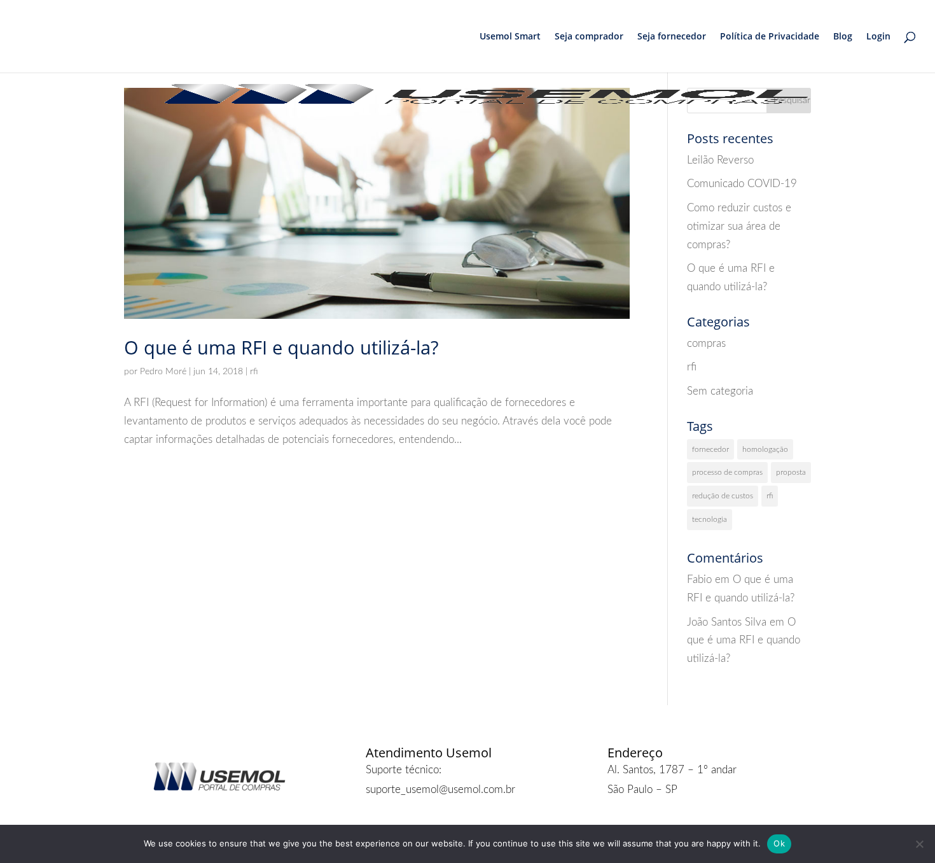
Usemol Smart (510, 37)
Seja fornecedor (671, 37)
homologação (765, 449)
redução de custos (722, 496)
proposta (791, 472)
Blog (842, 37)
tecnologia (709, 519)
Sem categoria (720, 391)
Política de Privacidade (769, 37)
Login (878, 37)
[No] (919, 844)
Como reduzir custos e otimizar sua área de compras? (739, 226)
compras (706, 343)
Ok (779, 843)
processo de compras (727, 472)
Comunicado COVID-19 (742, 183)
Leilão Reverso (720, 160)
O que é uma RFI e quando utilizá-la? (281, 347)
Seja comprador (589, 37)
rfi (254, 371)
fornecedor (710, 449)
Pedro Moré (163, 371)
